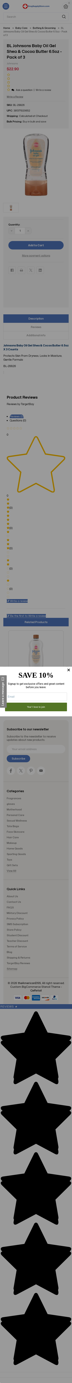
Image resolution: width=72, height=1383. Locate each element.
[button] (3, 691)
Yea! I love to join (36, 707)
